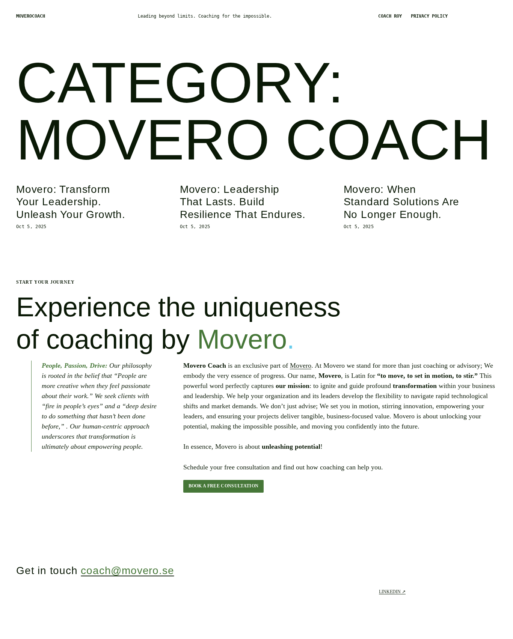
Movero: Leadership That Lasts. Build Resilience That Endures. (243, 201)
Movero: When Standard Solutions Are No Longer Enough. (402, 201)
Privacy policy (429, 16)
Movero (300, 365)
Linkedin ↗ (392, 591)
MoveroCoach (30, 16)
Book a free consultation (224, 486)
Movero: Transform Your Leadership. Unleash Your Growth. (70, 201)
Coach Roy (390, 16)
